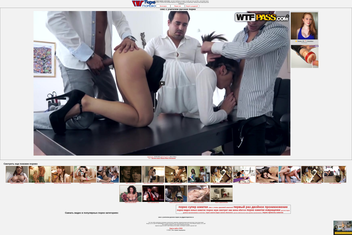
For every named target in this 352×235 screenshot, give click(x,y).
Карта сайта (174, 228)
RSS (181, 228)
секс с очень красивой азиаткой (221, 207)
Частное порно (155, 158)
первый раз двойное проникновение (261, 207)
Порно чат (177, 6)
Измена (163, 158)
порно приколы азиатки (272, 212)
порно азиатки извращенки (263, 210)
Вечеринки (172, 158)
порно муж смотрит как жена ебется (226, 210)
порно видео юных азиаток (191, 210)
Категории (163, 6)
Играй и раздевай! (192, 6)
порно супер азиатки (193, 206)
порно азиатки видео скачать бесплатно (219, 212)
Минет (167, 158)
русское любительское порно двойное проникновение (248, 212)
